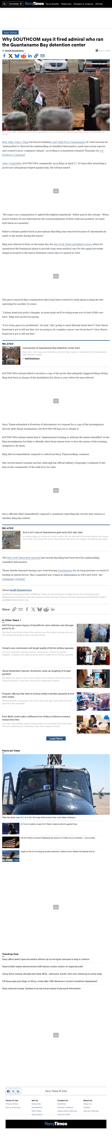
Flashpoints (66, 4)
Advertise (61, 1103)
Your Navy (10, 32)
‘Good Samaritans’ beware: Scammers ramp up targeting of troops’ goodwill (36, 672)
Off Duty (99, 4)
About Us (87, 1103)
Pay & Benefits (52, 4)
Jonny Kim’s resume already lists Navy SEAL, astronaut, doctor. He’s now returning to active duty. (52, 973)
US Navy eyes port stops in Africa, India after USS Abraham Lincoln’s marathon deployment (49, 981)
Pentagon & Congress (83, 4)
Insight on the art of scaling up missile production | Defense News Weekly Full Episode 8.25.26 (57, 851)
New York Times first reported (24, 557)
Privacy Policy (12, 1103)
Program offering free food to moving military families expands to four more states (38, 695)
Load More (56, 738)
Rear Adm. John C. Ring (15, 142)
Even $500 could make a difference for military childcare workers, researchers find (36, 718)
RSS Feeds (36, 1110)
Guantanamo (65, 570)
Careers (86, 1107)
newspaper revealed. (13, 579)
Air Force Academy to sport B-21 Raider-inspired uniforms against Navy (48, 824)
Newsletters (37, 1107)
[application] (56, 784)
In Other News (10, 620)
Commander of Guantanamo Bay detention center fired (51, 347)
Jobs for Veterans (91, 1110)
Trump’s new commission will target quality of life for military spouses (37, 648)
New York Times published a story (73, 244)
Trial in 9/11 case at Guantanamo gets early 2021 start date (53, 532)
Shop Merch (37, 1114)
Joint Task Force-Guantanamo (68, 142)
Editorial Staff (63, 1114)
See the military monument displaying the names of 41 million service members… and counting (57, 837)
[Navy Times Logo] (34, 4)
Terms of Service (13, 1107)
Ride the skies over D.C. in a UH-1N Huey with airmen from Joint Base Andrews (39, 817)
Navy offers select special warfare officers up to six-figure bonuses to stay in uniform (45, 959)
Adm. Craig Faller (12, 163)
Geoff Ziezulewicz (14, 50)
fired (55, 163)
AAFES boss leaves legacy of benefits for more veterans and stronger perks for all (38, 626)
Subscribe (36, 1103)
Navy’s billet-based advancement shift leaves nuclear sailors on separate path (42, 966)
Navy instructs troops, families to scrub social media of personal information (41, 988)
